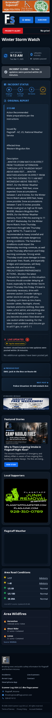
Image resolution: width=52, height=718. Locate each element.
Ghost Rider (13, 634)
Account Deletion (35, 715)
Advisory (43, 583)
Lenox (10, 641)
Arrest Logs (7, 684)
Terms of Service (8, 715)
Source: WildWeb (10, 647)
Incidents (6, 680)
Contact (31, 684)
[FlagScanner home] (6, 666)
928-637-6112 (10, 704)
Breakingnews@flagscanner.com (18, 700)
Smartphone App (9, 687)
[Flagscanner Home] (9, 19)
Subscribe (42, 20)
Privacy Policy (22, 715)
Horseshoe (12, 627)
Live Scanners (33, 680)
